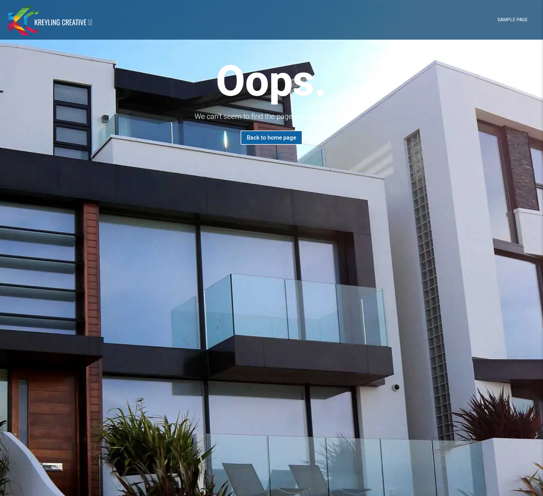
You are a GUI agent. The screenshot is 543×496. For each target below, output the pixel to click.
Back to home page (271, 137)
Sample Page (512, 19)
